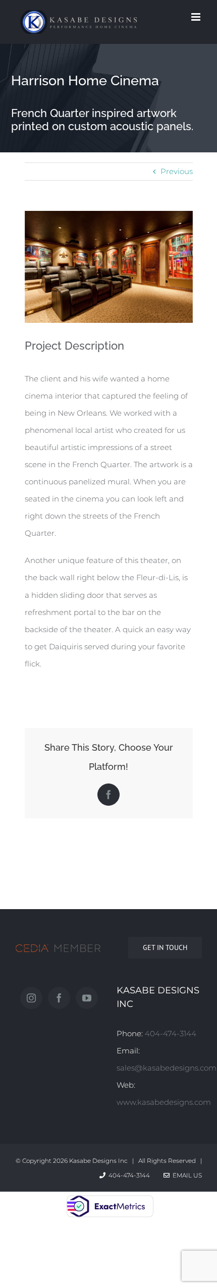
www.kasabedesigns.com (164, 1102)
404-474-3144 (170, 1033)
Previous (176, 171)
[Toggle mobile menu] (196, 17)
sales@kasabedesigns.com (166, 1068)
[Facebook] (59, 998)
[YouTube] (87, 998)
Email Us (186, 1175)
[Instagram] (31, 998)
